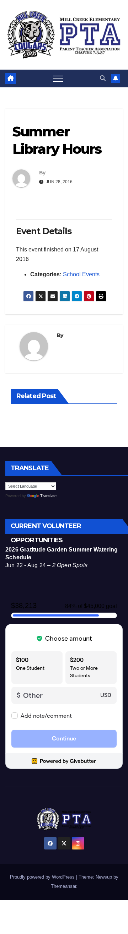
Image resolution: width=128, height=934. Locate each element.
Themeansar (63, 886)
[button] (103, 78)
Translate (48, 496)
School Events (81, 274)
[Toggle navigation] (58, 78)
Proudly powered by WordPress (43, 877)
